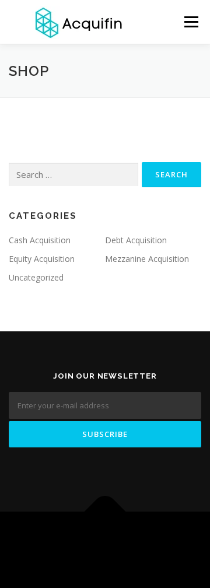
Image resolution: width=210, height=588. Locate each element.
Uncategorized (36, 277)
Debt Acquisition (136, 240)
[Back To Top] (105, 512)
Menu (190, 22)
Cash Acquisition (40, 240)
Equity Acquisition (42, 258)
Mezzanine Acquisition (147, 258)
